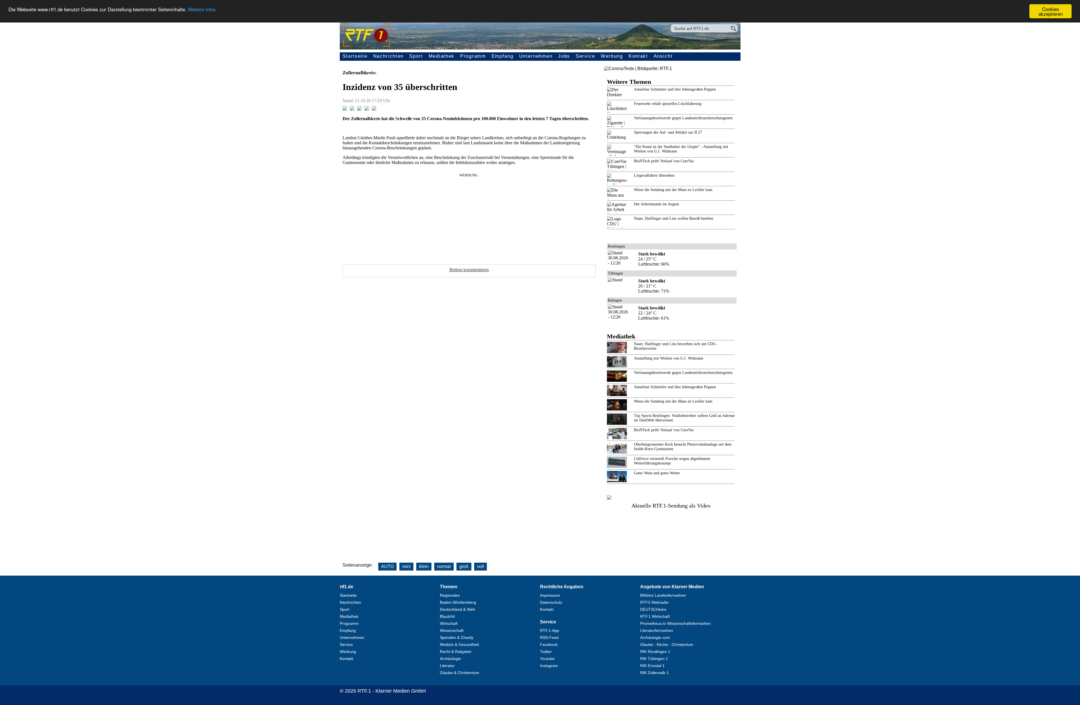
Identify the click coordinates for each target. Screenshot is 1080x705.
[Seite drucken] (374, 109)
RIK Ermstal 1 (652, 665)
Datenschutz (551, 602)
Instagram (549, 665)
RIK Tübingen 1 (654, 658)
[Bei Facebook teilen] (345, 109)
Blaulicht (447, 616)
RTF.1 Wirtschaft (655, 616)
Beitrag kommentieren (469, 269)
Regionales (450, 595)
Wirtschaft (449, 623)
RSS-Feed (549, 637)
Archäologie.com (655, 637)
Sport (416, 56)
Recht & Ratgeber (456, 651)
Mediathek (441, 56)
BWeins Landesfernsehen (663, 595)
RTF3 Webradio (654, 602)
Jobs (564, 56)
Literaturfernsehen (656, 630)
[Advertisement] (469, 217)
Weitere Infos (202, 9)
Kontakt (638, 56)
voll (480, 566)
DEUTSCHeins (653, 609)
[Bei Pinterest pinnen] (366, 109)
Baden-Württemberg (458, 602)
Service (585, 56)
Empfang (503, 56)
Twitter (546, 651)
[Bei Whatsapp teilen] (359, 109)
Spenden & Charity (456, 637)
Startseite (355, 56)
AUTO (387, 566)
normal (444, 566)
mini (406, 566)
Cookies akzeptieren (1050, 11)
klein (424, 566)
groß (464, 566)
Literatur (447, 665)
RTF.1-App (549, 630)
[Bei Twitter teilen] (352, 109)
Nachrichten (388, 56)
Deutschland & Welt (457, 609)
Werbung (612, 56)
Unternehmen (536, 56)
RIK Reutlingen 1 (655, 651)
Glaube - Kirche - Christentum (666, 644)
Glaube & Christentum (459, 672)
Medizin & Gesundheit (459, 644)
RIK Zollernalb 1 (654, 672)
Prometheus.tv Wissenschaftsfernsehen (675, 623)
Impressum (550, 595)
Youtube (547, 658)
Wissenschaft (452, 630)
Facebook (549, 644)
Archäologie (450, 658)
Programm (473, 56)
